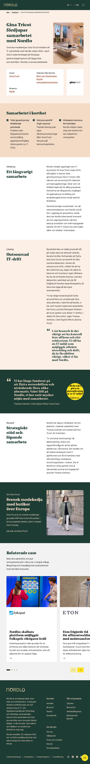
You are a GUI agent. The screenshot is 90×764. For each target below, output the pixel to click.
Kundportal (51, 715)
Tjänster (70, 703)
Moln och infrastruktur (46, 76)
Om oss (50, 731)
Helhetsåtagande (74, 711)
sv (68, 5)
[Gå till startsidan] (10, 5)
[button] (12, 669)
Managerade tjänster (72, 717)
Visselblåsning (57, 756)
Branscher (71, 707)
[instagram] (68, 757)
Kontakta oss (74, 397)
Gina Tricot (14, 76)
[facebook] (77, 757)
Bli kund (50, 707)
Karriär (50, 743)
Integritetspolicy (43, 756)
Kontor (49, 711)
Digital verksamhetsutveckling (47, 81)
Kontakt (50, 703)
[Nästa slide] (80, 669)
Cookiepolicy (29, 756)
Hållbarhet (51, 735)
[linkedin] (73, 757)
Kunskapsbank (53, 747)
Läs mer (10, 658)
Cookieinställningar (13, 756)
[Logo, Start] (15, 690)
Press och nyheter (54, 739)
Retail (12, 91)
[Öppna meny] (83, 5)
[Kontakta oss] (85, 757)
